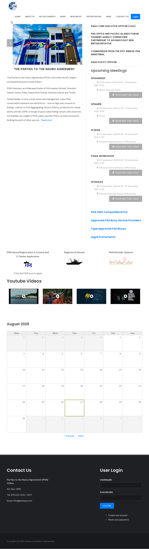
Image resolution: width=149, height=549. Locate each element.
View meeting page (127, 95)
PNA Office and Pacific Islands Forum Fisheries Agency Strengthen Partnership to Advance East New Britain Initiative (115, 38)
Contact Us (122, 16)
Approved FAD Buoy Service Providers (116, 220)
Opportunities (93, 16)
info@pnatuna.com (22, 500)
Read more (46, 120)
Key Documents (47, 16)
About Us (30, 16)
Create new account (117, 515)
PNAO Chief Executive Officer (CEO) (113, 26)
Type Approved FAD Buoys (108, 228)
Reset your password (118, 519)
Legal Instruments (103, 237)
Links (108, 16)
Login (135, 16)
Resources (75, 16)
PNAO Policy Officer (104, 62)
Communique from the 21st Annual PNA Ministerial (115, 53)
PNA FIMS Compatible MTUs (109, 212)
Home (18, 16)
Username (106, 479)
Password (106, 492)
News (63, 16)
